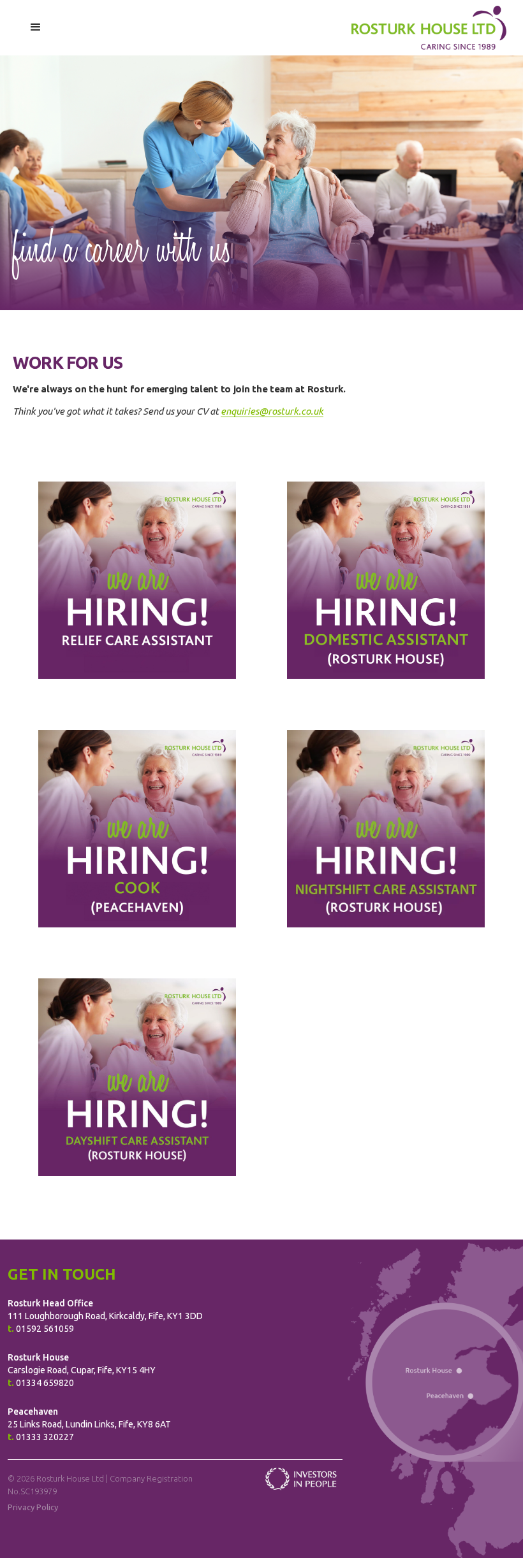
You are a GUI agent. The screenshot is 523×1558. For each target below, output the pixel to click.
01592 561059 (45, 1329)
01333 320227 (45, 1437)
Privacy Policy (33, 1507)
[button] (36, 27)
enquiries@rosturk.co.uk (272, 411)
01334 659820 (45, 1383)
